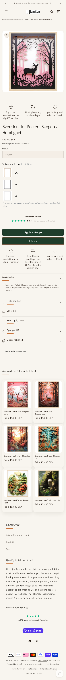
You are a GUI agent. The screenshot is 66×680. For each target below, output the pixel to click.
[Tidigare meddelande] (5, 3)
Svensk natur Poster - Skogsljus (17, 456)
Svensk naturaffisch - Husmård (47, 500)
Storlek (5, 148)
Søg (8, 549)
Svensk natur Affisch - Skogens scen (16, 412)
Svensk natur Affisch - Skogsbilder (44, 412)
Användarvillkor (18, 669)
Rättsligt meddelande (48, 669)
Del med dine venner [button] (15, 351)
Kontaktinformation (34, 673)
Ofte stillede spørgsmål (17, 535)
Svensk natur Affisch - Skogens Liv (47, 457)
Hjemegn (56, 660)
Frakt (14, 144)
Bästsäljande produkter (15, 19)
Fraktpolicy (32, 669)
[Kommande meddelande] (60, 3)
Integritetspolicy (52, 664)
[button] (6, 11)
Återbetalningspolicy (34, 664)
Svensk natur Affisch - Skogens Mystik (16, 501)
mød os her (42, 660)
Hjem (4, 19)
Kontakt (10, 542)
